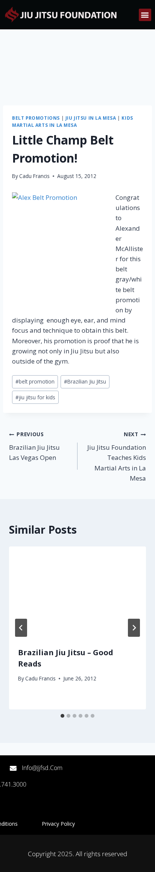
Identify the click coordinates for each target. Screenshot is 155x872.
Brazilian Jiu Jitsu (85, 381)
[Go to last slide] (21, 628)
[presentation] (77, 592)
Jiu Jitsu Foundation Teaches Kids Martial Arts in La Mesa (116, 456)
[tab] (62, 716)
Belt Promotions (36, 118)
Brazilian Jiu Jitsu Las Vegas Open (34, 446)
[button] (145, 15)
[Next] (134, 628)
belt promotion (35, 381)
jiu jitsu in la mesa (90, 118)
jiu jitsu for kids (35, 397)
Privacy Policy (58, 823)
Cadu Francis (34, 176)
